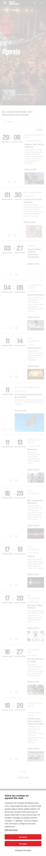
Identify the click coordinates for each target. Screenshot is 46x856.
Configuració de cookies (23, 850)
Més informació (11, 830)
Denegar (23, 843)
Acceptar (23, 837)
